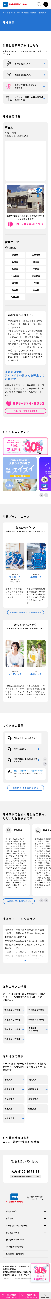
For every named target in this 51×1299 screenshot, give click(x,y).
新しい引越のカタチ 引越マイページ (28, 771)
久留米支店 (9, 1099)
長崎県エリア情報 (36, 1020)
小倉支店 (8, 1080)
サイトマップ (24, 1275)
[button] (41, 495)
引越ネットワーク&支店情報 (18, 13)
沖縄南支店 (9, 1118)
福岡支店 (32, 1080)
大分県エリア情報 (36, 1010)
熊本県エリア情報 (12, 1020)
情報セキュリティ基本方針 (29, 1266)
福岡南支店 (9, 1089)
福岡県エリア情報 (12, 1010)
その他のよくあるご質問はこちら (25, 788)
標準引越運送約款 (10, 1269)
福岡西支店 (33, 1089)
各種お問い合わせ (10, 1275)
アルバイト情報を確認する (25, 411)
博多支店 (8, 1109)
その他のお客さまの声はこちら (19, 901)
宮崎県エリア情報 (12, 1029)
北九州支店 (33, 1099)
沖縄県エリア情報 (12, 1039)
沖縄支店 (32, 1109)
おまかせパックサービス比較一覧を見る (25, 612)
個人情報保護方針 (10, 1266)
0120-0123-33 (29, 1171)
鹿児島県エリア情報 (33, 1029)
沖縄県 (34, 13)
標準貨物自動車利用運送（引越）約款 (17, 1272)
